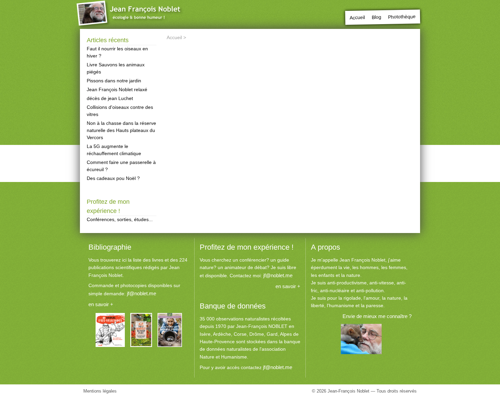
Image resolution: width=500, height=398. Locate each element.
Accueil (357, 17)
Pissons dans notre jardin (114, 80)
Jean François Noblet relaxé (117, 89)
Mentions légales (100, 391)
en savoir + (100, 304)
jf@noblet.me (141, 293)
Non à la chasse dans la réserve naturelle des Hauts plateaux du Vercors (121, 130)
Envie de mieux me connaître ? (377, 316)
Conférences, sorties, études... (120, 219)
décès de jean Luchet (110, 98)
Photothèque (402, 16)
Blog (376, 17)
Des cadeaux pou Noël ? (113, 178)
